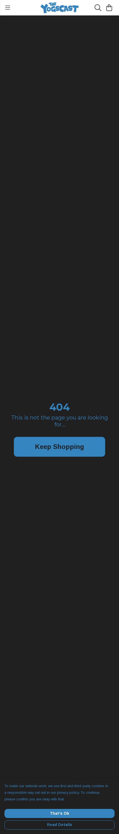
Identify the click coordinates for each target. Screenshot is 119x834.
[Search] (98, 7)
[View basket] (109, 7)
